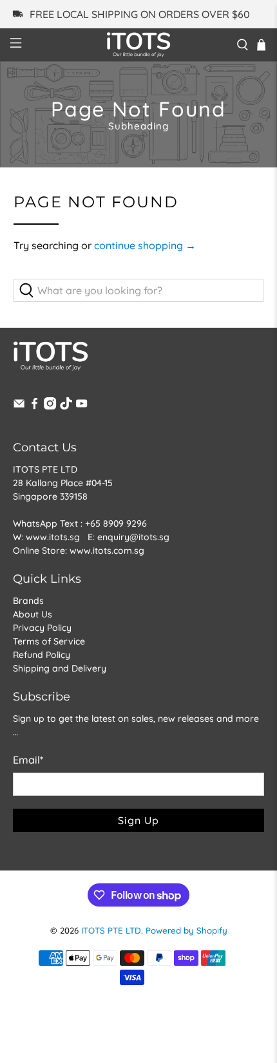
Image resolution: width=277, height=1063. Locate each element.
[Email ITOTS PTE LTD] (19, 406)
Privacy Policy (42, 628)
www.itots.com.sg (107, 550)
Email (28, 759)
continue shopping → (145, 245)
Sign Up (138, 820)
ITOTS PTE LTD (111, 930)
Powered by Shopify (186, 930)
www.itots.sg (53, 537)
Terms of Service (49, 641)
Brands (28, 601)
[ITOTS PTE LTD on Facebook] (34, 406)
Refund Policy (41, 655)
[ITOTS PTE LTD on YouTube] (81, 406)
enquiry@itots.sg (133, 537)
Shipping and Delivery (59, 668)
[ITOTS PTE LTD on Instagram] (50, 406)
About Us (32, 614)
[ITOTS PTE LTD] (139, 45)
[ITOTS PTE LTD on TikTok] (66, 406)
